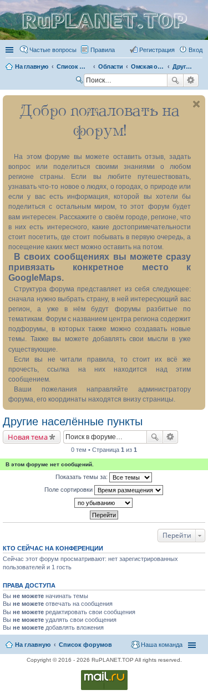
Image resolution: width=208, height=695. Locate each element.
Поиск (175, 80)
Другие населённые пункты (73, 421)
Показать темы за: (82, 476)
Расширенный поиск (191, 80)
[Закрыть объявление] (196, 104)
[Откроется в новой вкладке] (104, 689)
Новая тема (28, 437)
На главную (32, 644)
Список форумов (85, 644)
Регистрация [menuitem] (157, 50)
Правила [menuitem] (102, 50)
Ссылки (11, 49)
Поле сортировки (69, 489)
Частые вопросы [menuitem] (53, 50)
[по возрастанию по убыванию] (104, 503)
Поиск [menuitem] (80, 81)
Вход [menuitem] (195, 50)
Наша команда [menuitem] (161, 644)
